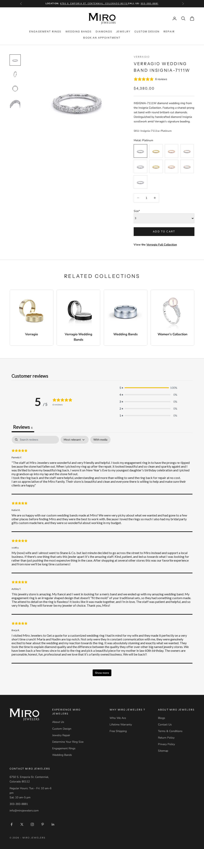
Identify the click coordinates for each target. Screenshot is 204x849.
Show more (102, 672)
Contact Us (165, 724)
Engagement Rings (45, 31)
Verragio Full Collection (161, 245)
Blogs (161, 718)
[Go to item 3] (15, 88)
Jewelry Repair (61, 735)
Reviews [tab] (23, 427)
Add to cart (164, 231)
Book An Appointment (102, 37)
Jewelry (123, 31)
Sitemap (163, 751)
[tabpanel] (102, 558)
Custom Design (147, 31)
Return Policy (166, 738)
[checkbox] (100, 440)
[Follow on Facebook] (12, 824)
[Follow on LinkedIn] (53, 824)
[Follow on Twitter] (22, 824)
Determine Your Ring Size (67, 742)
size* (137, 211)
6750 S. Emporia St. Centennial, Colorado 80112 (94, 3)
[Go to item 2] (15, 74)
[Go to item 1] (15, 60)
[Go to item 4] (15, 102)
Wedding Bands (78, 31)
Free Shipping (118, 731)
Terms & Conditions (170, 731)
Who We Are (118, 718)
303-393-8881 (150, 3)
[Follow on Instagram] (32, 824)
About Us (58, 722)
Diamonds (104, 31)
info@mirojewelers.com (24, 810)
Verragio (142, 56)
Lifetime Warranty (121, 724)
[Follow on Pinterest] (43, 824)
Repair (169, 31)
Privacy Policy (166, 744)
